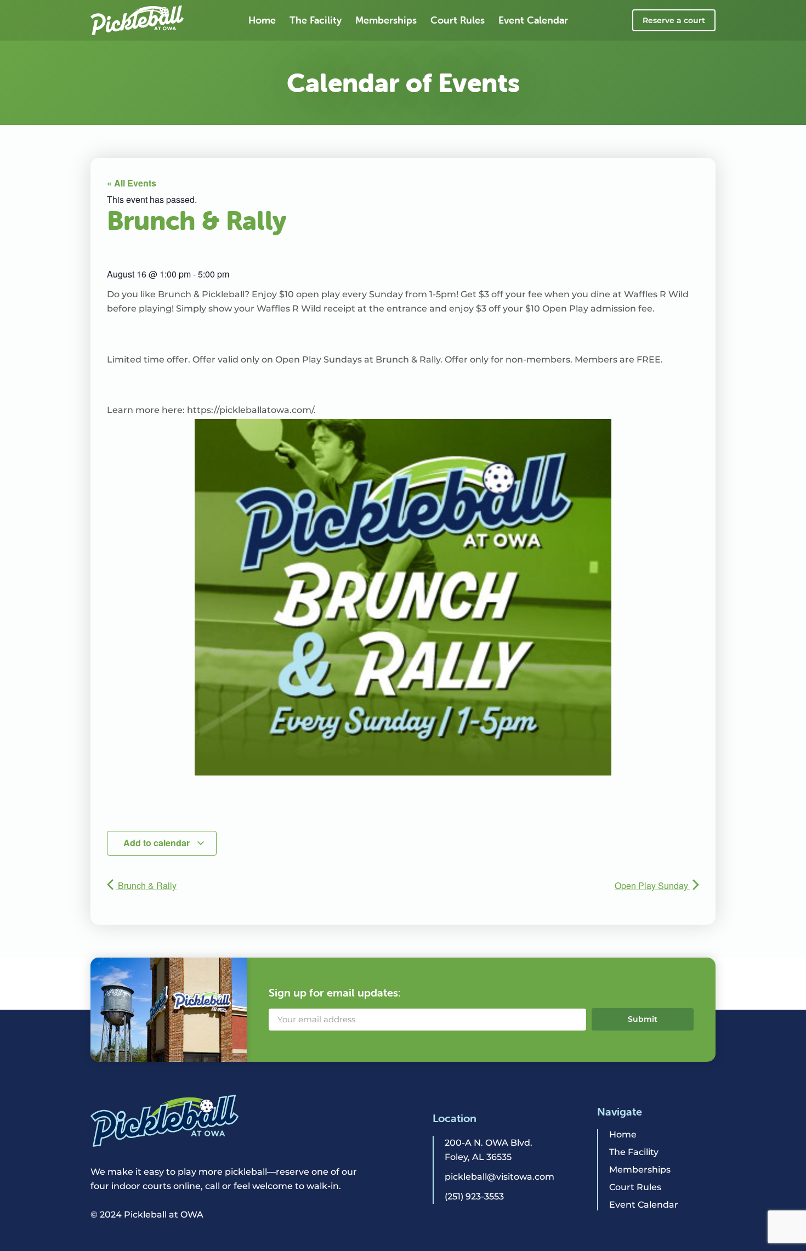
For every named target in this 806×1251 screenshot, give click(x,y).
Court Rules (457, 20)
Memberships (386, 20)
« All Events (131, 183)
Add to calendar (157, 842)
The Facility (316, 20)
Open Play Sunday (652, 885)
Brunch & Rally (146, 885)
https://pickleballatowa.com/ (250, 410)
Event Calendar (533, 20)
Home (262, 20)
